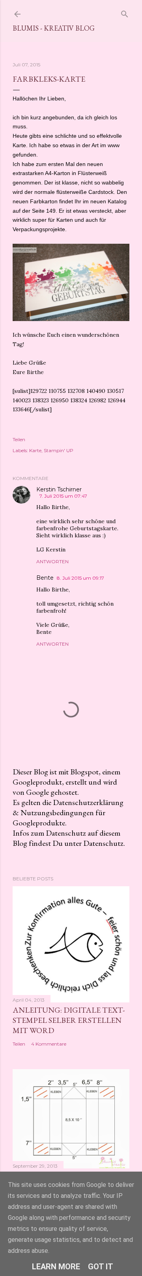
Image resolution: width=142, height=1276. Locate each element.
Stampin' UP (58, 450)
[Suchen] (124, 12)
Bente (45, 577)
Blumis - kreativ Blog (54, 28)
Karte (35, 450)
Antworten (52, 561)
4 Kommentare (48, 1044)
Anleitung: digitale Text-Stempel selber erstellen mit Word (69, 1020)
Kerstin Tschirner (59, 489)
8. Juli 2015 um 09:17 (80, 578)
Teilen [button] (19, 439)
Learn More (56, 1266)
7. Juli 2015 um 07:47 (63, 496)
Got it (100, 1266)
